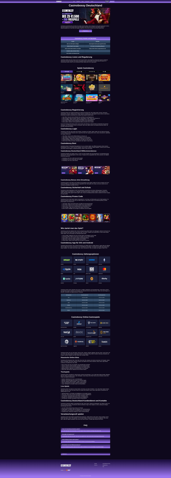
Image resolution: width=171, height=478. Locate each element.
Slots (103, 71)
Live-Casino (79, 71)
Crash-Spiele (91, 71)
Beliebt (66, 71)
